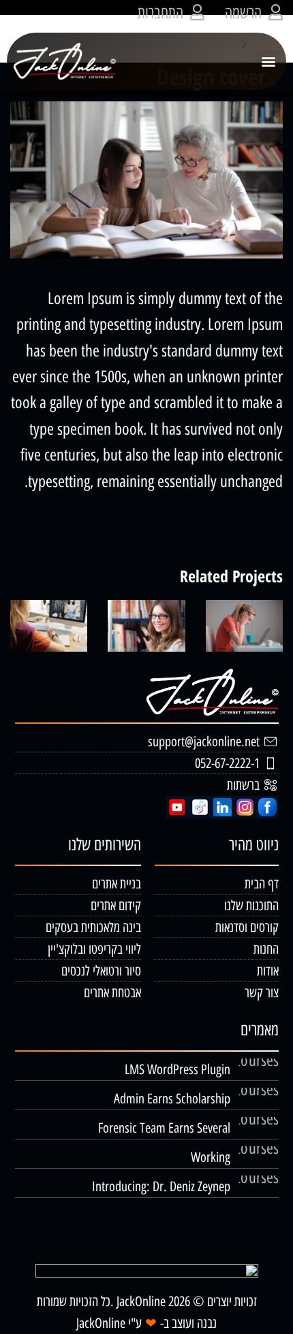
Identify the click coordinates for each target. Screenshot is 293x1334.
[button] (268, 61)
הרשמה (243, 12)
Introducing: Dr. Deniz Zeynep (161, 1186)
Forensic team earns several (164, 1128)
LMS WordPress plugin (177, 1069)
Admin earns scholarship (172, 1098)
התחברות (160, 12)
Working (210, 1157)
